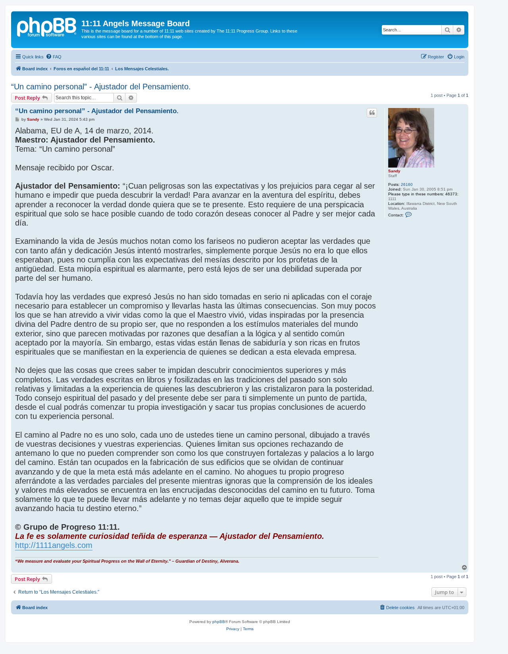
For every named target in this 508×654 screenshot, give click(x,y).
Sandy (394, 171)
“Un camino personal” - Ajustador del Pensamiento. (101, 86)
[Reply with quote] (372, 113)
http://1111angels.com (53, 545)
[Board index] (47, 26)
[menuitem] (54, 57)
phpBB (218, 621)
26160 (407, 184)
